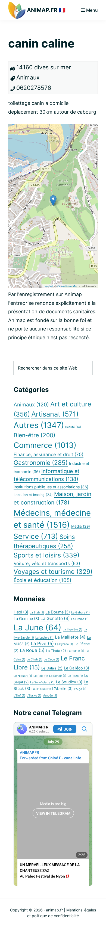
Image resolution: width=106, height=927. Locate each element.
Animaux (31, 404)
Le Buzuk (75, 651)
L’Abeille (62, 688)
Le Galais (52, 668)
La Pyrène (64, 644)
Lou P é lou (41, 689)
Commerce (45, 445)
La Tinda (56, 651)
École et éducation (42, 580)
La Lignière (72, 629)
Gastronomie (41, 462)
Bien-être (34, 435)
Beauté (73, 427)
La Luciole (44, 637)
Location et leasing (33, 495)
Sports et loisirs (46, 555)
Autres (39, 425)
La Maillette (70, 637)
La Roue (32, 650)
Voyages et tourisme (53, 571)
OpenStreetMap (67, 286)
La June (37, 627)
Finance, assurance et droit (48, 454)
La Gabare (80, 612)
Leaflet (48, 286)
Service (36, 536)
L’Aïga (80, 689)
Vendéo (50, 695)
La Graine (80, 619)
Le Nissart (23, 676)
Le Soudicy (69, 682)
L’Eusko (34, 695)
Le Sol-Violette (42, 682)
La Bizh (37, 612)
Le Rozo (75, 676)
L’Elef (19, 695)
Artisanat (55, 414)
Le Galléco (76, 668)
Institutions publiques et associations (51, 487)
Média (80, 526)
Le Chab (34, 659)
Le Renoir (57, 676)
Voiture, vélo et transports (47, 563)
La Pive (42, 643)
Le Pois (40, 676)
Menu (92, 10)
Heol (21, 612)
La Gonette (55, 618)
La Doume (57, 612)
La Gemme (26, 618)
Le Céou (51, 659)
